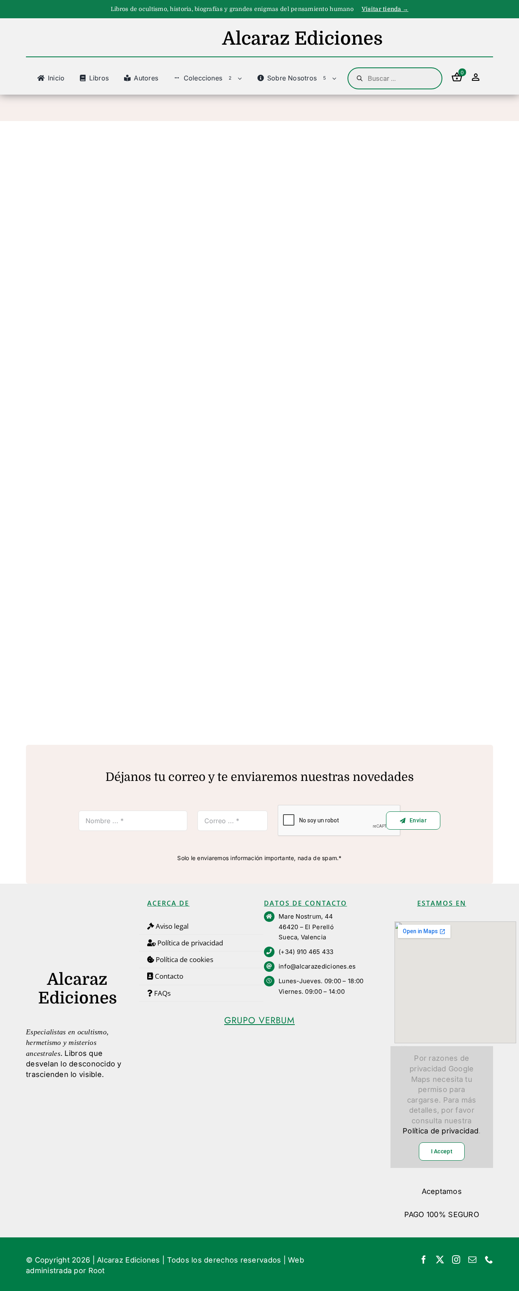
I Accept (442, 1151)
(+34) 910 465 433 (306, 952)
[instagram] (456, 1260)
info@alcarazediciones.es (317, 966)
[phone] (489, 1260)
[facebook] (424, 1260)
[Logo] (77, 903)
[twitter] (440, 1260)
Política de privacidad (440, 1131)
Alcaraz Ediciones (128, 1260)
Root (96, 1270)
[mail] (472, 1260)
